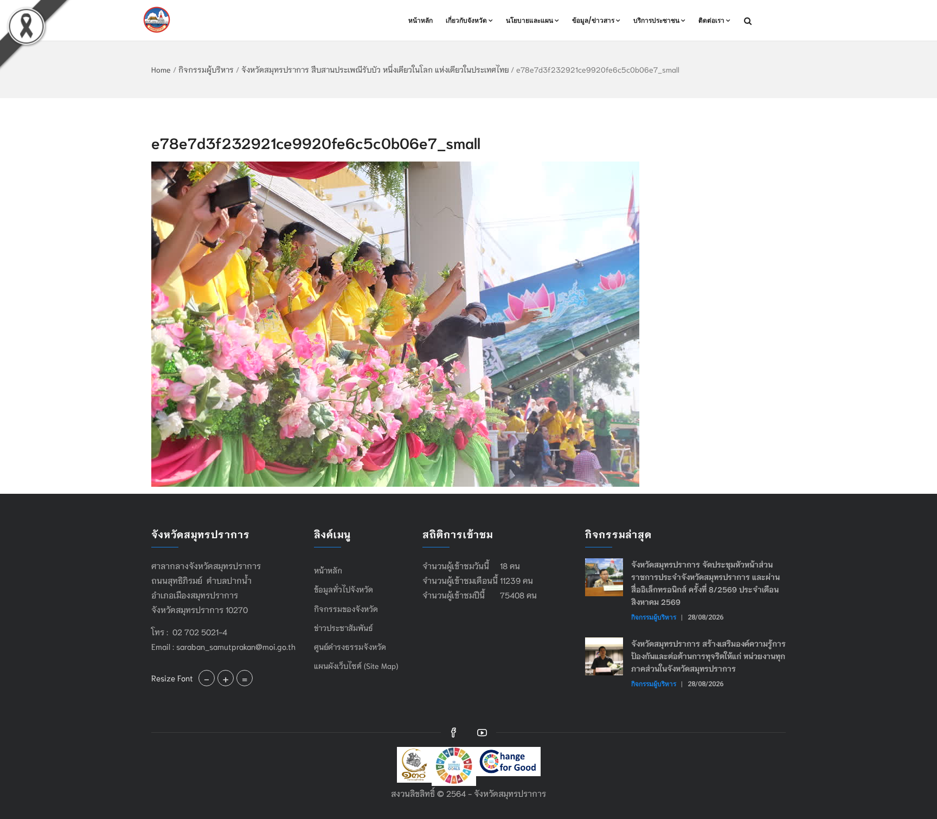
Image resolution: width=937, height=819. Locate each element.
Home (161, 69)
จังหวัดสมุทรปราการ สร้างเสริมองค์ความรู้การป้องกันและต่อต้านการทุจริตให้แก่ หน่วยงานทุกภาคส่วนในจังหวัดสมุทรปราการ (708, 656)
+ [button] (225, 678)
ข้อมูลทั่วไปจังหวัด (343, 589)
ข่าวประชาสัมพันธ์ (343, 628)
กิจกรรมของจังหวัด (346, 609)
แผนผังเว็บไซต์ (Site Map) (356, 665)
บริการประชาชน (656, 20)
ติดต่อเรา (711, 20)
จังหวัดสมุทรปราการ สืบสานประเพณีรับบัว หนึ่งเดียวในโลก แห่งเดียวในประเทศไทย (375, 69)
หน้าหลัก (420, 20)
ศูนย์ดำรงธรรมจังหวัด (350, 647)
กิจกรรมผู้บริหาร (206, 69)
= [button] (244, 678)
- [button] (206, 678)
